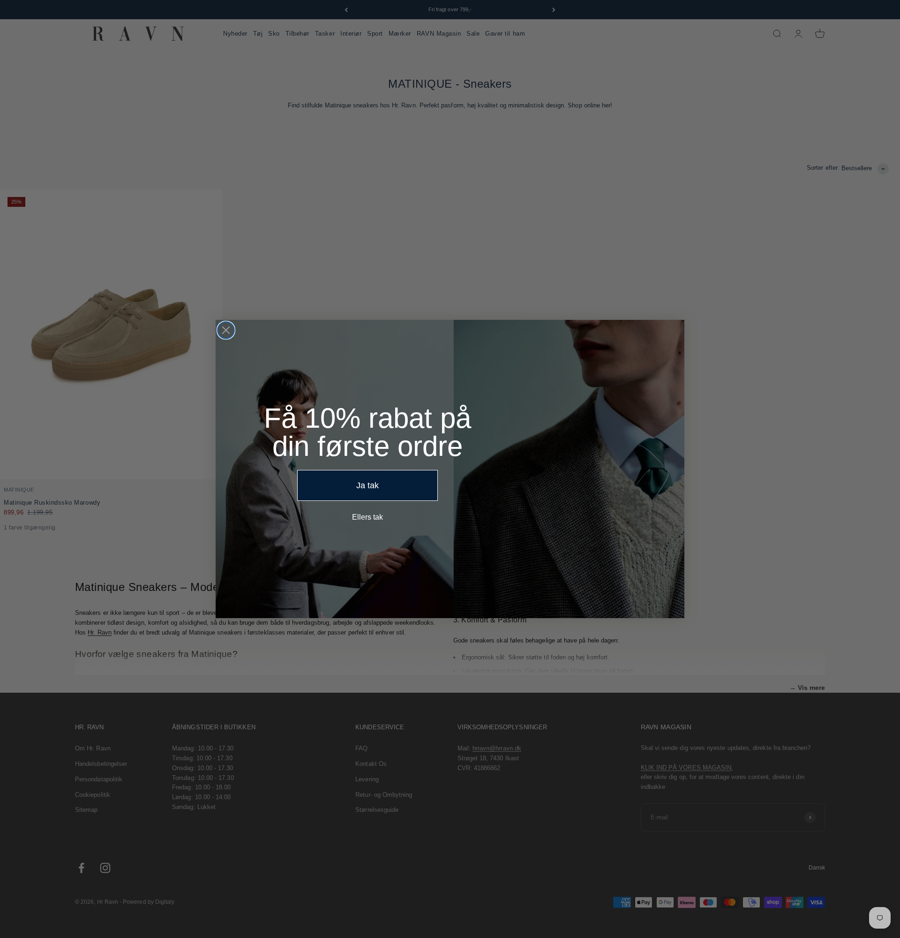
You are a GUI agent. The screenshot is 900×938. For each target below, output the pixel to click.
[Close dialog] (226, 330)
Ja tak (367, 485)
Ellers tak (367, 517)
